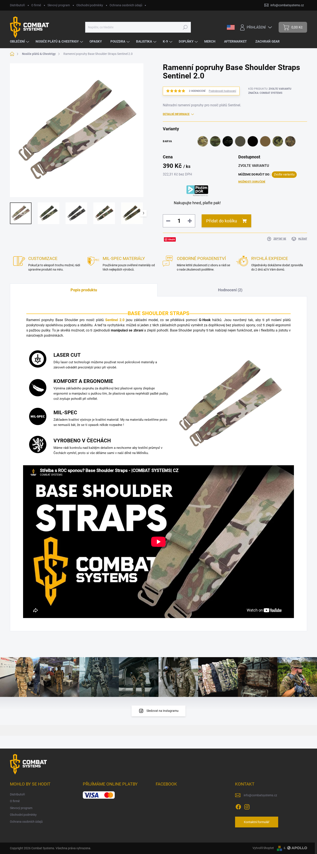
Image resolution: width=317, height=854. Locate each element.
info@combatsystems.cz (260, 795)
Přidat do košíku (221, 220)
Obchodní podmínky (89, 5)
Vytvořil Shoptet (263, 848)
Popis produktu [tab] (84, 290)
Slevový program (58, 5)
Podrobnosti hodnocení (222, 90)
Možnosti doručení (251, 181)
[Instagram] (247, 806)
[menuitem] (20, 41)
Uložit (171, 239)
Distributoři (17, 5)
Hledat (185, 27)
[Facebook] (238, 806)
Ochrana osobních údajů (126, 5)
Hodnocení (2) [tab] (230, 290)
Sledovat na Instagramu (162, 710)
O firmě (36, 5)
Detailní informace (176, 114)
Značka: (265, 92)
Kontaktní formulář (256, 822)
